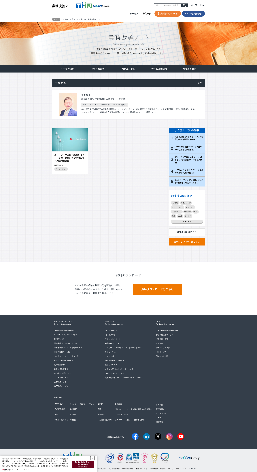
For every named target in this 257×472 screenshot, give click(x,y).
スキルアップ (186, 203)
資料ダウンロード (169, 13)
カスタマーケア (111, 331)
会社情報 (58, 397)
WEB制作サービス (61, 386)
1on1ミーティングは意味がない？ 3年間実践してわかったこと (189, 181)
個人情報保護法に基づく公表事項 (121, 469)
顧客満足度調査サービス (63, 360)
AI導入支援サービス (62, 352)
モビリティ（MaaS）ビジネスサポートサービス (124, 348)
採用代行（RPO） (163, 339)
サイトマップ (181, 469)
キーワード (196, 5)
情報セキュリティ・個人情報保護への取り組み (133, 409)
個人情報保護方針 (99, 469)
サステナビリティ (61, 420)
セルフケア (190, 207)
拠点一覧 (73, 415)
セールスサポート (112, 335)
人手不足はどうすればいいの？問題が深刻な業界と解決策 (189, 138)
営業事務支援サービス (164, 335)
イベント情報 (161, 413)
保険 (173, 216)
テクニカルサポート (113, 339)
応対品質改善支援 (61, 369)
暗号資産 (187, 212)
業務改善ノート (63, 6)
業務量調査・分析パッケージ (65, 343)
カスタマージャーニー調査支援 (66, 356)
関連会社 (101, 415)
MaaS (180, 216)
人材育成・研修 (60, 382)
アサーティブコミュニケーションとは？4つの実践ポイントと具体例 (189, 160)
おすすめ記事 (98, 69)
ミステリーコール (61, 378)
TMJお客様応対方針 (105, 420)
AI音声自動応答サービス (114, 360)
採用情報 (159, 422)
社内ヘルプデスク (163, 348)
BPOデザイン (59, 339)
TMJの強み (58, 404)
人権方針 (73, 420)
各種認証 (118, 404)
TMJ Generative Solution (63, 331)
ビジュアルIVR (111, 365)
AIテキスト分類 (162, 356)
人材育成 (175, 203)
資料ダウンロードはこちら (187, 242)
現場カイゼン (189, 69)
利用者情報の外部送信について (161, 469)
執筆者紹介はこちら (186, 232)
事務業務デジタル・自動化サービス (68, 348)
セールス (188, 216)
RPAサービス (161, 352)
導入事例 (147, 13)
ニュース (159, 418)
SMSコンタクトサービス (115, 373)
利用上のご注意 (141, 469)
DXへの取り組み (121, 415)
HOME (56, 19)
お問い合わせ (195, 13)
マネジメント (177, 212)
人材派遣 (159, 343)
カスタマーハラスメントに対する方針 (130, 420)
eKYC (195, 212)
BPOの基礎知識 (159, 69)
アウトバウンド (177, 207)
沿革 (99, 409)
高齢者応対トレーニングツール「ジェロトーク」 (124, 378)
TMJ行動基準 (60, 409)
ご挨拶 (100, 404)
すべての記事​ (67, 69)
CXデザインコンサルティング (66, 335)
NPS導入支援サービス (63, 373)
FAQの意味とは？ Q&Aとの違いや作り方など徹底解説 (188, 148)
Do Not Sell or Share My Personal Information (82, 464)
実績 (56, 415)
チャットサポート (112, 352)
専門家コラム (128, 69)
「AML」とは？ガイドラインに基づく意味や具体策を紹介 (189, 171)
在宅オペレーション (113, 343)
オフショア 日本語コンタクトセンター (120, 369)
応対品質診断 (59, 365)
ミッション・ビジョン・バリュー (83, 404)
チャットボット (61, 169)
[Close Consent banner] (92, 458)
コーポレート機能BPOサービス (168, 331)
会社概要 (73, 409)
